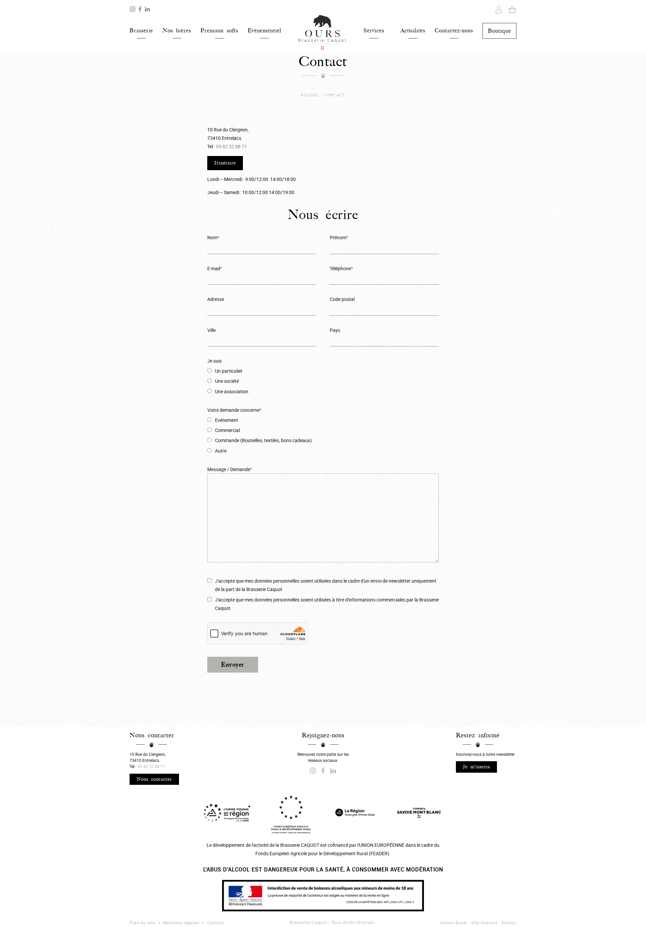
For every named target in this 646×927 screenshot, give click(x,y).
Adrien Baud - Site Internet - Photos (478, 923)
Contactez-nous (454, 30)
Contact (215, 922)
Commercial (227, 430)
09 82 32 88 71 (231, 146)
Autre (220, 450)
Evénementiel (264, 30)
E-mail (214, 268)
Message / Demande (229, 469)
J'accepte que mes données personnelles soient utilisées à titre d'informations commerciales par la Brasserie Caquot (327, 603)
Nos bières (177, 30)
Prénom (339, 237)
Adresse (215, 299)
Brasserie (141, 30)
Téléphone (341, 268)
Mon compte (499, 9)
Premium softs (219, 30)
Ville (211, 330)
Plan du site (142, 922)
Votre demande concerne (234, 410)
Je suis (214, 361)
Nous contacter (154, 779)
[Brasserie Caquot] (147, 10)
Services (373, 30)
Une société (227, 381)
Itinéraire (225, 163)
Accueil (322, 32)
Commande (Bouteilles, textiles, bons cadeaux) (263, 440)
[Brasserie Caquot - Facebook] (140, 10)
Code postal (342, 299)
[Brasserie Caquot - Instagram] (133, 10)
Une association (231, 391)
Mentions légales (181, 922)
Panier (512, 9)
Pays (335, 330)
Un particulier (229, 371)
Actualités (412, 30)
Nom (213, 237)
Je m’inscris (476, 767)
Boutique (499, 31)
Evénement (226, 420)
